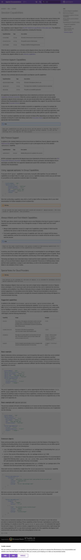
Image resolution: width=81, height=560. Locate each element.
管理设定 (22, 555)
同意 (5, 555)
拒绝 (13, 555)
